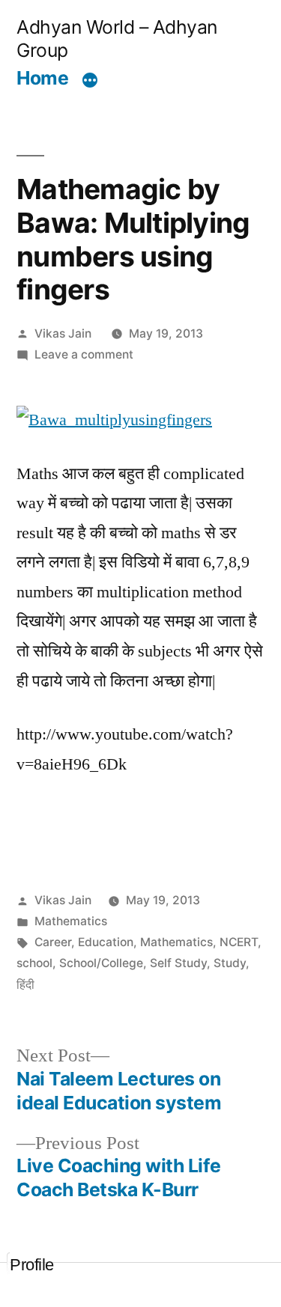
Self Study (178, 963)
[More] (90, 80)
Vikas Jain (62, 333)
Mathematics (70, 921)
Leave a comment (83, 354)
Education (105, 942)
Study (230, 963)
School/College (101, 963)
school (34, 963)
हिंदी (25, 985)
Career (52, 942)
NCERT (239, 942)
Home (42, 78)
